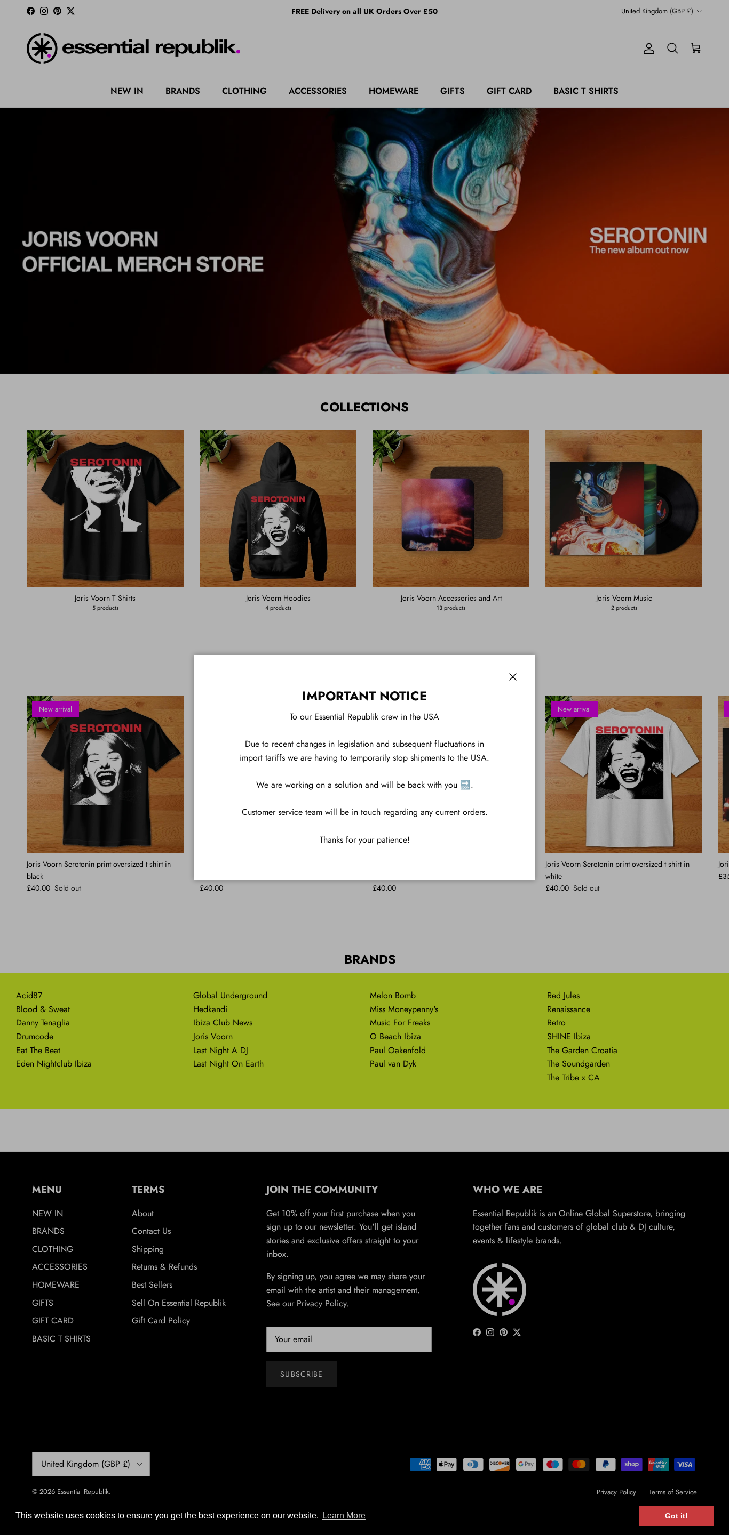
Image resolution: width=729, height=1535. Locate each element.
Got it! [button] (676, 1516)
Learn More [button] (344, 1515)
